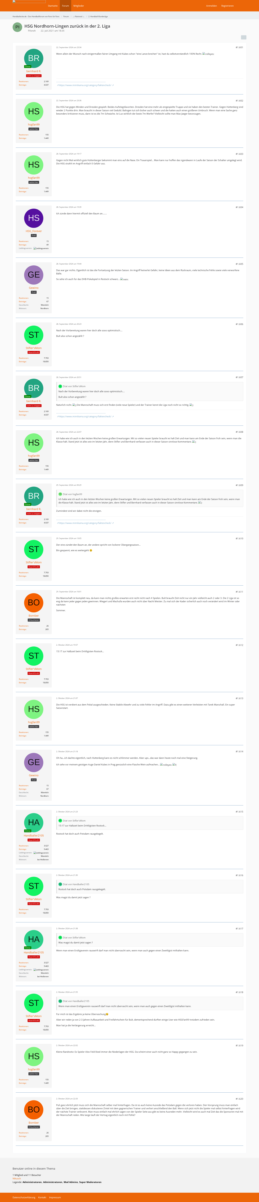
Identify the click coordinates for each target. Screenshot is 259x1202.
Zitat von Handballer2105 (76, 884)
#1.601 (239, 47)
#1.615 (239, 811)
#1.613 (239, 698)
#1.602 (239, 100)
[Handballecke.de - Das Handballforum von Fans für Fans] (29, 7)
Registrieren (227, 5)
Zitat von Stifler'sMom (74, 386)
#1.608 (239, 431)
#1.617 (239, 928)
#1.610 (239, 538)
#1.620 (239, 1098)
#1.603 (239, 153)
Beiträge (22, 85)
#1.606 (239, 324)
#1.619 (239, 1045)
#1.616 (239, 875)
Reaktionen (23, 81)
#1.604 (239, 207)
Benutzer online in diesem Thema (34, 1168)
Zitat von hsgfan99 (72, 494)
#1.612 (239, 644)
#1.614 (239, 751)
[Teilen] (243, 37)
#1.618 (239, 992)
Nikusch (17, 1178)
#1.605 (239, 263)
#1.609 (239, 485)
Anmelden (211, 5)
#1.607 (239, 377)
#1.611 (239, 591)
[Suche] (241, 5)
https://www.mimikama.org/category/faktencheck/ (85, 85)
